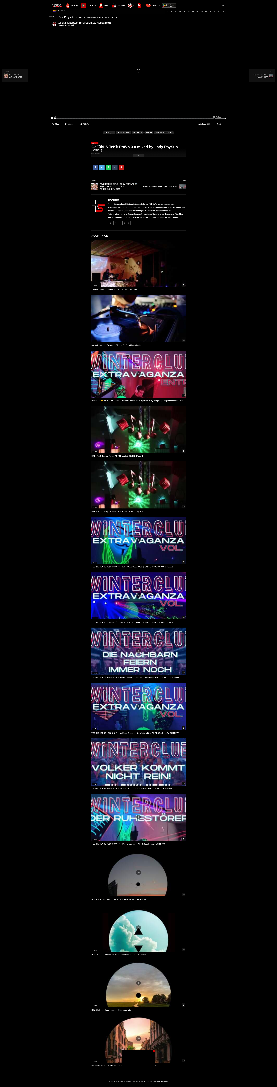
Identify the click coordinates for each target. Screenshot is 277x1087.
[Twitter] (171, 11)
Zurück (93, 181)
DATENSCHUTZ (134, 1081)
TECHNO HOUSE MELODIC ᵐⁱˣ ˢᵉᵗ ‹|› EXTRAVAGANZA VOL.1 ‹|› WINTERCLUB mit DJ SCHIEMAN (132, 622)
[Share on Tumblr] (115, 167)
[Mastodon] (184, 11)
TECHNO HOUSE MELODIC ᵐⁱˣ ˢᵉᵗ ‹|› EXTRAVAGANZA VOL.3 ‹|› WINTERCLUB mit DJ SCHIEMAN (132, 567)
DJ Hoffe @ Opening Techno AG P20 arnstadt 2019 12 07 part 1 (117, 456)
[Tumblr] (119, 223)
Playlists (69, 17)
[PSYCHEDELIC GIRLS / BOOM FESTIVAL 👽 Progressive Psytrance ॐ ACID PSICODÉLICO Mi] (94, 186)
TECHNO (55, 17)
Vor (184, 181)
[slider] (134, 118)
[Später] (215, 11)
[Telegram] (189, 11)
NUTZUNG (141, 1081)
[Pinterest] (176, 11)
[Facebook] (167, 11)
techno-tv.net (164, 1081)
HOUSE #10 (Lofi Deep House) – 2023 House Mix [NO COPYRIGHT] (119, 899)
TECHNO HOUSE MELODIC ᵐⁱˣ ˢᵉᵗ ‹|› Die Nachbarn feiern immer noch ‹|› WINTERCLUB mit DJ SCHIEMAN (135, 678)
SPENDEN (126, 1081)
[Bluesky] (202, 11)
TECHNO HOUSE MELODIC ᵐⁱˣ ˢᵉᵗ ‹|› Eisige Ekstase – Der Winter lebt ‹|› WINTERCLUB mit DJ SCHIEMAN (135, 733)
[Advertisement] (138, 1063)
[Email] (128, 223)
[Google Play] (193, 11)
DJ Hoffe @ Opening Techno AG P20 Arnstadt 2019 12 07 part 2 (117, 511)
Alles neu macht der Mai (64, 10)
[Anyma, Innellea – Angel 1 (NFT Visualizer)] (182, 186)
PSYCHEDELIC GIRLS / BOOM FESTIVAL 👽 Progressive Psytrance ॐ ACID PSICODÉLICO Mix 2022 (118, 186)
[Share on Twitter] (102, 167)
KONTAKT (151, 1081)
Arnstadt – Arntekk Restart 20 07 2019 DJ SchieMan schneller (116, 345)
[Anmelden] (223, 11)
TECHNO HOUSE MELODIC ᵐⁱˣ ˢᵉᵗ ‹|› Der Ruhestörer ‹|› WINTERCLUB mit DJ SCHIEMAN (128, 844)
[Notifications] (219, 11)
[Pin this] (121, 167)
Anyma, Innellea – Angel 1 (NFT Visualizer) (160, 186)
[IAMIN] (210, 11)
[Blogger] (206, 11)
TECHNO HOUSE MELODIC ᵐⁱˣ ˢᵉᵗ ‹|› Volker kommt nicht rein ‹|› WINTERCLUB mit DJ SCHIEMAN (131, 788)
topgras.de (157, 1081)
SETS (146, 1081)
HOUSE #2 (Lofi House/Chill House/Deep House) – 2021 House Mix (118, 955)
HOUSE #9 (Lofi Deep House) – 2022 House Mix (111, 1010)
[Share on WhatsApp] (108, 167)
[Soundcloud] (197, 11)
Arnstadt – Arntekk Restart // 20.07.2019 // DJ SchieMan (114, 290)
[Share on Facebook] (95, 167)
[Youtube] (180, 11)
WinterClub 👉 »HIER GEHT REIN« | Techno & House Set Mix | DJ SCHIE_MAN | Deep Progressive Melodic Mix (137, 401)
